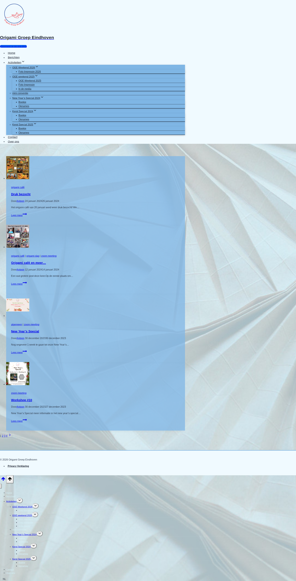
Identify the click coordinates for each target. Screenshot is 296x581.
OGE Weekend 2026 (22, 506)
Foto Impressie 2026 (29, 71)
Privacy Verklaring (18, 466)
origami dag (32, 256)
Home (11, 53)
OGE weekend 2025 (22, 515)
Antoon (20, 201)
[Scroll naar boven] (3, 480)
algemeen (16, 324)
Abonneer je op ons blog (13, 46)
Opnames (23, 106)
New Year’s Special (25, 331)
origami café (18, 187)
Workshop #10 (21, 400)
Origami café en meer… (28, 262)
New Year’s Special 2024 (24, 534)
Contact (12, 137)
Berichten (14, 57)
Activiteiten (11, 501)
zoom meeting (49, 256)
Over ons (13, 141)
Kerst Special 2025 (21, 559)
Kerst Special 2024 (21, 546)
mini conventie (20, 93)
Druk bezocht (21, 194)
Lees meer (19, 215)
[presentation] (95, 168)
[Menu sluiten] (1, 486)
